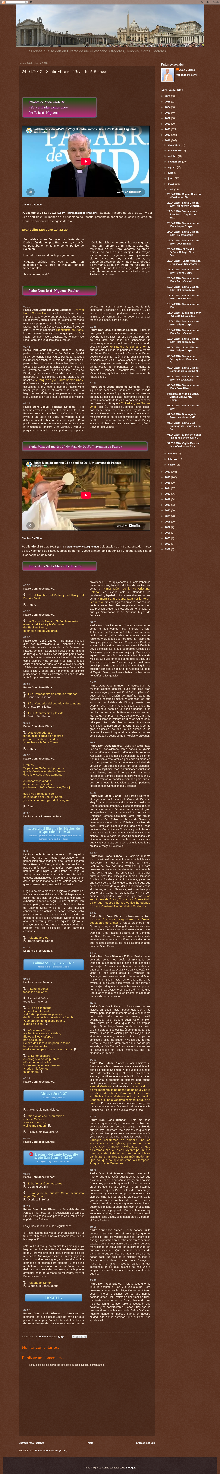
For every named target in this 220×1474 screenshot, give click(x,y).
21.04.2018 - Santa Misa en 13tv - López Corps (183, 271)
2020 (168, 129)
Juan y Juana (187, 69)
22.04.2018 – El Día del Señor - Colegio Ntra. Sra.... (181, 252)
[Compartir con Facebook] (82, 1336)
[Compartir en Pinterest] (85, 1336)
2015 (168, 482)
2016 (168, 477)
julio (171, 172)
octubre (173, 156)
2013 (168, 493)
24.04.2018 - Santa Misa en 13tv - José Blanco (183, 242)
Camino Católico (32, 204)
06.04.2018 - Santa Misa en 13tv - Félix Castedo (183, 378)
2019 (168, 134)
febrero (172, 459)
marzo (172, 453)
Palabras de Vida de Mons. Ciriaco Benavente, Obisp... (183, 397)
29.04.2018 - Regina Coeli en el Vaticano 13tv (184, 196)
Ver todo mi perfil (186, 74)
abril (171, 189)
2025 (168, 101)
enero (172, 464)
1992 (168, 543)
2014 (168, 488)
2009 (168, 516)
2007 (168, 527)
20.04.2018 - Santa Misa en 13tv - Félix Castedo (183, 280)
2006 (168, 532)
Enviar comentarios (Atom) (51, 1450)
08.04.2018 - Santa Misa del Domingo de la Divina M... (183, 369)
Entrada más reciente (31, 1442)
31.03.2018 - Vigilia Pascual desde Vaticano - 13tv (183, 445)
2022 (168, 118)
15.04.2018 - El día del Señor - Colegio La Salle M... (184, 314)
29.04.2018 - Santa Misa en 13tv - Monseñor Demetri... (184, 204)
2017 (168, 471)
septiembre (175, 161)
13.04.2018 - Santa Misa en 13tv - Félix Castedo (183, 332)
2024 (168, 107)
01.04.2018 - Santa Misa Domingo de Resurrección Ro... (184, 426)
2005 (168, 538)
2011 (168, 504)
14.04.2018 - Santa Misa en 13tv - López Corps (183, 323)
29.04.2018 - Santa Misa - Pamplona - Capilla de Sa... (182, 214)
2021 (168, 123)
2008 (168, 521)
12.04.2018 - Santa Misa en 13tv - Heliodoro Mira (183, 340)
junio (171, 178)
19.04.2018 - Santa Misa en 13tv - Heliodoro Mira (183, 288)
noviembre (174, 150)
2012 (168, 499)
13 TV (61, 212)
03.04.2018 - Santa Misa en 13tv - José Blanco (183, 387)
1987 (168, 549)
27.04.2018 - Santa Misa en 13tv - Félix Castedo (183, 233)
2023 (168, 112)
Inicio (90, 1442)
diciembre (174, 144)
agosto (172, 167)
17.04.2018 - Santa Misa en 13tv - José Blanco (183, 297)
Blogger (130, 1467)
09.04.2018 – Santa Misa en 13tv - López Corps (183, 349)
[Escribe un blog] (76, 1336)
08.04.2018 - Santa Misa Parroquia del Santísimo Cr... (182, 359)
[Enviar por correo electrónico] (73, 1336)
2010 (168, 510)
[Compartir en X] (79, 1336)
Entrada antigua (145, 1442)
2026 (168, 96)
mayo (171, 183)
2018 (168, 140)
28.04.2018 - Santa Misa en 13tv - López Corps (183, 225)
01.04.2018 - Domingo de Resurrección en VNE (181, 416)
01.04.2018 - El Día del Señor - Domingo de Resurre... (184, 436)
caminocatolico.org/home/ (82, 212)
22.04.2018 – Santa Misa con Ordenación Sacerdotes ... (184, 262)
